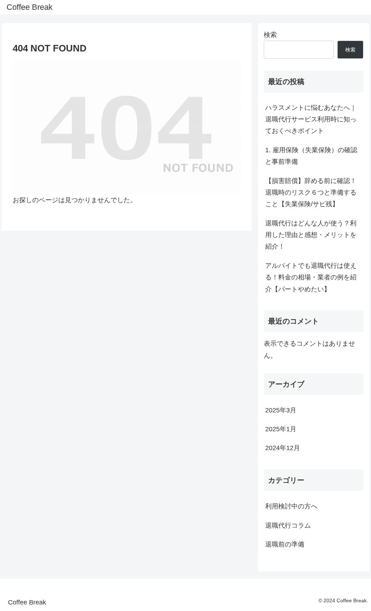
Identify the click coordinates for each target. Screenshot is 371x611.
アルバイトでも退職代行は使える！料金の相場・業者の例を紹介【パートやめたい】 (311, 277)
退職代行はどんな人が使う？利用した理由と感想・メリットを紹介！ (311, 235)
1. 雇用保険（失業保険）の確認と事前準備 (311, 155)
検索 (270, 34)
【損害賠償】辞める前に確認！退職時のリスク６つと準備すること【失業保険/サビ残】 (311, 192)
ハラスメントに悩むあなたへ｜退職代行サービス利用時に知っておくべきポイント (311, 119)
